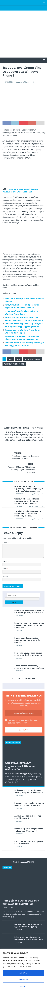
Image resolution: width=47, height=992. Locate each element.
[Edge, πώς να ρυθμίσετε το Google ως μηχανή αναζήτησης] (8, 940)
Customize (23, 979)
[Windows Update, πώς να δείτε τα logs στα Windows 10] (8, 831)
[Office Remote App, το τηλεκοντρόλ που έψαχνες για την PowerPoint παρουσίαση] (8, 488)
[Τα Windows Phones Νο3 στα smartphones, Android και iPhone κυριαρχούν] (8, 515)
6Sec (10, 359)
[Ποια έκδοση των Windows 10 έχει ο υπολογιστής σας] (8, 927)
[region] (23, 970)
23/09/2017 (19, 671)
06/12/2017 (19, 821)
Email (5, 569)
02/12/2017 (19, 942)
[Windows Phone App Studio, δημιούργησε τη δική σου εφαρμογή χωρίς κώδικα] (8, 500)
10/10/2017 (19, 645)
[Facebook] (14, 8)
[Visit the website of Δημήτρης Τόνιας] (15, 444)
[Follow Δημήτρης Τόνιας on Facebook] (18, 444)
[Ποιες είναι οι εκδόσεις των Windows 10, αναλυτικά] (23, 882)
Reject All (23, 986)
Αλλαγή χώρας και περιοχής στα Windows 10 (27, 817)
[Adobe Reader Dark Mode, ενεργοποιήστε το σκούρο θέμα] (8, 668)
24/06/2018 (19, 795)
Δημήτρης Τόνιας (22, 82)
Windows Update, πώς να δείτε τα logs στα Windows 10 (28, 829)
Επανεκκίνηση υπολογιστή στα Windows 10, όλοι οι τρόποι (29, 804)
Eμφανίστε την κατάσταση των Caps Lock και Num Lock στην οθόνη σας (29, 625)
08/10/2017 (19, 658)
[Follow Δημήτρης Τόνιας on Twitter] (22, 444)
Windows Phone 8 (32, 359)
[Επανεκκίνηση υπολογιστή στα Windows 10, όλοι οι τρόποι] (8, 806)
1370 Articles (37, 428)
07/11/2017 (19, 630)
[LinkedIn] (28, 8)
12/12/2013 (19, 494)
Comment (7, 542)
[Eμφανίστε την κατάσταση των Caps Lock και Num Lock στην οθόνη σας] (8, 625)
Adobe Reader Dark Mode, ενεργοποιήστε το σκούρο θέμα (29, 666)
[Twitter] (18, 8)
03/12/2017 (8, 907)
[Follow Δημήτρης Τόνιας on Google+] (27, 444)
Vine (19, 359)
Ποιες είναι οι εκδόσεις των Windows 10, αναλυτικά (21, 902)
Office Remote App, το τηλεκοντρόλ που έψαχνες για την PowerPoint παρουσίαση (28, 488)
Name (5, 561)
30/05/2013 (19, 519)
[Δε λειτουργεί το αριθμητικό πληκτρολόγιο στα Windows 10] (8, 793)
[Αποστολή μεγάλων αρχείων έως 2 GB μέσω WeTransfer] (23, 749)
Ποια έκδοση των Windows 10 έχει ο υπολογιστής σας (27, 925)
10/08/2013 (8, 82)
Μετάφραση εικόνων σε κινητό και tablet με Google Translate (29, 611)
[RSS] (33, 8)
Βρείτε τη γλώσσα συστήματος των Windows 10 (28, 842)
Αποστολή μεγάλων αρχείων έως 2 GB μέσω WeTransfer (20, 766)
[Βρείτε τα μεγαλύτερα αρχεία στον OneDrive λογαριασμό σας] (8, 655)
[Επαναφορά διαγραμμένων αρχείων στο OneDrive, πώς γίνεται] (8, 640)
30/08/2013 (19, 506)
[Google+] (23, 8)
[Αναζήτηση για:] (23, 595)
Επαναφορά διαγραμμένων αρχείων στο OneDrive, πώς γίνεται (27, 640)
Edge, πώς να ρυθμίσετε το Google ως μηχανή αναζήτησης (28, 938)
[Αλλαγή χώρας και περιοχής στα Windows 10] (8, 818)
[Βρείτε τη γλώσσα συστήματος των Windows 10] (8, 844)
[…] (16, 782)
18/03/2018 (19, 615)
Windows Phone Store (14, 364)
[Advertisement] (23, 39)
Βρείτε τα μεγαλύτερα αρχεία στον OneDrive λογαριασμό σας (28, 654)
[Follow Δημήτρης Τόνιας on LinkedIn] (31, 444)
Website (6, 576)
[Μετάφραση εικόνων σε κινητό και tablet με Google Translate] (8, 613)
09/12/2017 (19, 808)
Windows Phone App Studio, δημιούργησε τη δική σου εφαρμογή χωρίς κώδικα (26, 501)
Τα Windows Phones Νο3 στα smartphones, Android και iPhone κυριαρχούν (27, 513)
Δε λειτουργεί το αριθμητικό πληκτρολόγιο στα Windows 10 (28, 791)
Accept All (23, 973)
